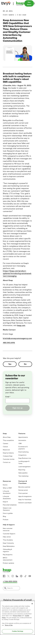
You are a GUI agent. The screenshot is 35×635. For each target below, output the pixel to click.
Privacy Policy (17, 615)
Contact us (6, 462)
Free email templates (10, 505)
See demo (29, 3)
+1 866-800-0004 (10, 581)
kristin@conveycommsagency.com (17, 338)
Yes (9, 364)
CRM (19, 443)
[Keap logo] (12, 3)
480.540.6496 (9, 343)
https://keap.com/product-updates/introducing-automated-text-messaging (17, 273)
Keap (5, 88)
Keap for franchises (24, 499)
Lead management (24, 466)
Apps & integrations (25, 496)
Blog (4, 516)
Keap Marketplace (8, 546)
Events (5, 485)
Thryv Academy (8, 540)
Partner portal (23, 490)
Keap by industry (8, 453)
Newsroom (6, 450)
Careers (5, 443)
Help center (7, 537)
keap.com (21, 325)
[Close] (32, 603)
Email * (7, 397)
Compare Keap (7, 456)
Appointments (23, 437)
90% (9, 159)
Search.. (10, 588)
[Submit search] (5, 588)
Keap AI (5, 502)
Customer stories (8, 459)
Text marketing (23, 476)
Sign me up (17, 408)
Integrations (22, 455)
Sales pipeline (22, 473)
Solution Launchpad (24, 503)
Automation (22, 440)
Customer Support (9, 534)
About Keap (7, 437)
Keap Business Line (24, 458)
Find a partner (23, 493)
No (25, 364)
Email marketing (23, 452)
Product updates (8, 563)
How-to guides (8, 513)
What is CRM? (7, 488)
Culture (5, 446)
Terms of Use (8, 625)
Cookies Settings (17, 631)
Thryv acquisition (8, 440)
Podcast (5, 519)
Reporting (21, 470)
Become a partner (24, 487)
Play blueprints (7, 555)
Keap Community (8, 543)
